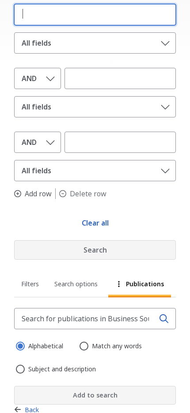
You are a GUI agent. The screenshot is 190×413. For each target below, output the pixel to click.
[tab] (30, 285)
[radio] (19, 345)
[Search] (164, 319)
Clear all (95, 223)
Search (95, 250)
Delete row (88, 194)
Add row (38, 194)
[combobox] (93, 13)
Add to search (95, 395)
